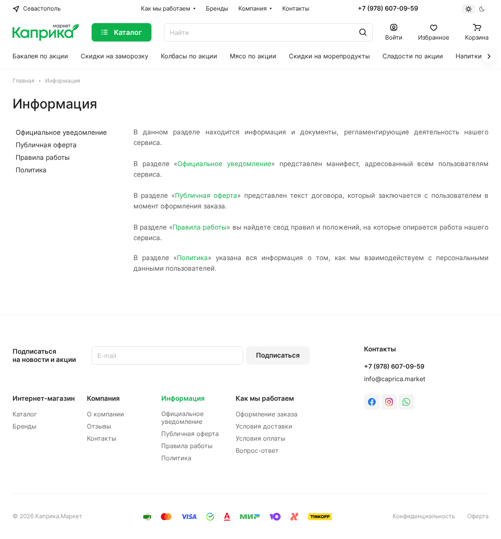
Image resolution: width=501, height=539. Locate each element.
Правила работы (200, 227)
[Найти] (363, 32)
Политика (192, 258)
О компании (105, 414)
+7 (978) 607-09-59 (388, 8)
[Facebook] (372, 402)
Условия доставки (264, 426)
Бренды (24, 426)
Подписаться (278, 355)
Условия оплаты (260, 438)
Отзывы (99, 426)
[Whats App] (406, 402)
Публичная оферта (206, 195)
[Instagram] (389, 402)
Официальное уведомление (224, 164)
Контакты (101, 438)
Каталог (25, 414)
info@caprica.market (394, 379)
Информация (183, 398)
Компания (103, 398)
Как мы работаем (265, 398)
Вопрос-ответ (257, 450)
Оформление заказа (266, 414)
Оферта (477, 516)
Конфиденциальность (424, 516)
